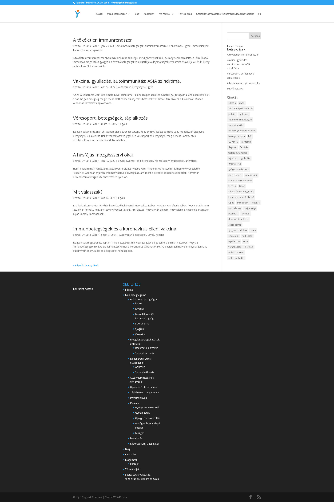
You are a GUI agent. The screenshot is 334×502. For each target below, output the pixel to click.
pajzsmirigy (250, 208)
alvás (241, 102)
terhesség (247, 235)
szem (253, 230)
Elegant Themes (91, 497)
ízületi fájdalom (236, 252)
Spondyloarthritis (144, 353)
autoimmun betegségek (240, 119)
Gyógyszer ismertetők (147, 407)
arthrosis (244, 114)
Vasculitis (140, 334)
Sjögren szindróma (237, 230)
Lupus (138, 303)
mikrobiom (242, 202)
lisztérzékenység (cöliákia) (241, 197)
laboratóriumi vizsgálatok (241, 191)
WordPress (120, 497)
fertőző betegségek (237, 152)
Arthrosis (140, 366)
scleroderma (234, 224)
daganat (232, 147)
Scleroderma (142, 323)
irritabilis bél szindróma (240, 180)
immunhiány (251, 175)
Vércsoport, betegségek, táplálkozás (110, 118)
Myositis (140, 308)
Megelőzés (136, 438)
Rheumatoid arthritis (146, 348)
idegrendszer (235, 175)
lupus (231, 202)
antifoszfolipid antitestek (240, 108)
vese (245, 241)
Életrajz (134, 463)
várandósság (234, 246)
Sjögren (139, 329)
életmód (249, 246)
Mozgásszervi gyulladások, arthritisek (176, 160)
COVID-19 (233, 141)
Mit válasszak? (87, 192)
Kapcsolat (149, 14)
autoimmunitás (235, 125)
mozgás (256, 202)
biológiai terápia (236, 136)
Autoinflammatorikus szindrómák (163, 46)
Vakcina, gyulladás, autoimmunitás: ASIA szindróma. (127, 81)
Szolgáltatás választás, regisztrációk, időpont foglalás (225, 14)
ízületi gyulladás (236, 258)
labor (242, 186)
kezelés (232, 186)
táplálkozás (234, 241)
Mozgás (139, 433)
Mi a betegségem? (116, 14)
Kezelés (160, 234)
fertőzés (244, 147)
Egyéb (187, 46)
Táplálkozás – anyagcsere (144, 392)
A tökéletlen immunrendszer (102, 40)
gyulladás (245, 158)
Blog (136, 14)
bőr (250, 136)
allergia (232, 102)
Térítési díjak (185, 14)
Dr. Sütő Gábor (90, 46)
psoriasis (232, 213)
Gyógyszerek (142, 412)
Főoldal (98, 14)
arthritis (232, 114)
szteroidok (233, 235)
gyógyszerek (234, 163)
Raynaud (245, 213)
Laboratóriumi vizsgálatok (87, 50)
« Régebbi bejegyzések (86, 265)
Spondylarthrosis (144, 372)
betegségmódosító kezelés (241, 130)
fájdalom (232, 158)
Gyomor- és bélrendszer (139, 160)
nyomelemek (234, 208)
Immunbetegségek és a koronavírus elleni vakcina (124, 229)
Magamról (164, 14)
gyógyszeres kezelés (238, 169)
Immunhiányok (200, 46)
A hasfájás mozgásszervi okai (103, 155)
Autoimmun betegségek (130, 46)
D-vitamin (246, 141)
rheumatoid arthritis (238, 219)
